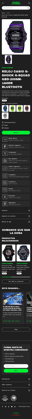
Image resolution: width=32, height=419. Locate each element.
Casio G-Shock (7, 68)
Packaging (6, 128)
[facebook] (2, 406)
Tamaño (6, 125)
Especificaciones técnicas (9, 122)
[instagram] (5, 406)
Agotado (16, 132)
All (8, 13)
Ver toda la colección (16, 281)
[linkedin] (15, 406)
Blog (16, 329)
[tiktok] (8, 406)
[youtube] (11, 406)
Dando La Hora (26, 406)
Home (3, 13)
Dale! (16, 370)
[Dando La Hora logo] (16, 3)
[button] (29, 3)
